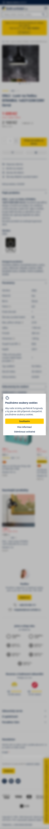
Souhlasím (24, 421)
